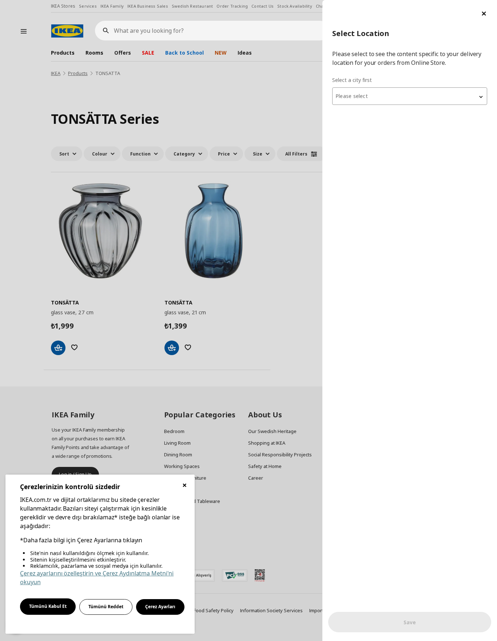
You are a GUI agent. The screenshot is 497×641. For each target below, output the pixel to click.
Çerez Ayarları (160, 606)
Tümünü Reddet (105, 606)
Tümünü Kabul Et (48, 606)
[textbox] (410, 96)
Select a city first (352, 79)
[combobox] (409, 96)
